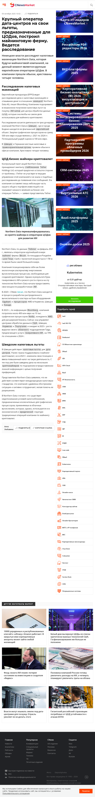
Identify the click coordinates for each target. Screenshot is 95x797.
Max (70, 743)
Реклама (51, 747)
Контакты (52, 753)
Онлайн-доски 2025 (75, 244)
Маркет (29, 752)
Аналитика (9, 747)
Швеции (32, 126)
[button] (91, 5)
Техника (29, 755)
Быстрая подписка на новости (21, 771)
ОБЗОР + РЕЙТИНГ (63, 36)
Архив (7, 756)
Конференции (32, 743)
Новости (8, 743)
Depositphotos (61, 772)
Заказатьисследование (74, 299)
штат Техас (8, 258)
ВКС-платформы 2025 (74, 71)
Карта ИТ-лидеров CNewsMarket (74, 21)
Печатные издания (34, 762)
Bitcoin (23, 255)
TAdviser (32, 249)
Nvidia (31, 316)
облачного (23, 329)
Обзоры (8, 753)
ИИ (35, 286)
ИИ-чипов (15, 111)
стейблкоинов (32, 167)
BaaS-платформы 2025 (74, 219)
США (35, 323)
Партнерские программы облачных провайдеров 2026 (74, 145)
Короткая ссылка (43, 428)
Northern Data (47, 226)
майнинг (6, 255)
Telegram (73, 747)
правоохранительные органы (16, 147)
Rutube (72, 756)
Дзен (71, 750)
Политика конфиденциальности (22, 777)
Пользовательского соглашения (16, 793)
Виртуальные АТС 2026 (74, 194)
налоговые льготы (32, 349)
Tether (43, 167)
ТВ (27, 759)
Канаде (7, 305)
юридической (26, 411)
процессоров (20, 301)
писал (20, 292)
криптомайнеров (10, 365)
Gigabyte (6, 301)
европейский (42, 129)
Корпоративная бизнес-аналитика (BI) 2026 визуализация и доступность (74, 96)
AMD (50, 316)
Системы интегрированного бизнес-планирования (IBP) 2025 (74, 120)
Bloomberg (32, 310)
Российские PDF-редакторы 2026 (74, 46)
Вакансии (52, 750)
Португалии (20, 326)
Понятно (86, 791)
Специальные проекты (32, 748)
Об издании (53, 743)
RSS (10, 774)
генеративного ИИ (34, 332)
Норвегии (7, 326)
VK (70, 753)
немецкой (38, 101)
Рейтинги (9, 750)
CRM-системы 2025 (74, 170)
